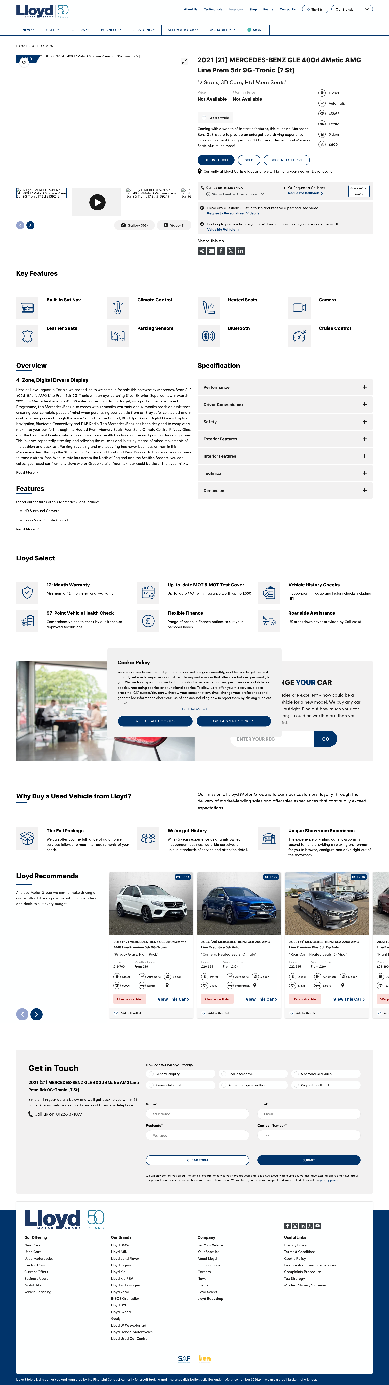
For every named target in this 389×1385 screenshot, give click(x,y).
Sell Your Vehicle (210, 1245)
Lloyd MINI (119, 1251)
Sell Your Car (181, 29)
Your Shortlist (208, 1251)
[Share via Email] (211, 251)
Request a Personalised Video (231, 213)
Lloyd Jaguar (121, 1265)
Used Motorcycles (38, 1258)
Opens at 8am (235, 194)
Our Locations (209, 1265)
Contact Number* (272, 1125)
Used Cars (42, 45)
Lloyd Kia (118, 1272)
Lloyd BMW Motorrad (128, 1325)
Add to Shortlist (219, 117)
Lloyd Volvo (120, 1292)
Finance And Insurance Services (310, 1265)
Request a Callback (303, 192)
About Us (190, 9)
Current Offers (36, 1272)
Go (325, 739)
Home (22, 45)
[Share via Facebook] (221, 251)
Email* (263, 1103)
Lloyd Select (207, 1292)
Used (51, 29)
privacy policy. (329, 1180)
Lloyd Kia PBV (122, 1278)
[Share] (202, 251)
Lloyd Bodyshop (210, 1298)
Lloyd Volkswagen (125, 1285)
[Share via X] (231, 251)
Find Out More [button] (194, 708)
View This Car (172, 999)
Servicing (142, 29)
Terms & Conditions (299, 1251)
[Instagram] (295, 1228)
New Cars (32, 1245)
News (202, 1278)
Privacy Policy (295, 1245)
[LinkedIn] (302, 1228)
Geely (116, 1318)
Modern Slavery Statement (306, 1285)
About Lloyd (207, 1258)
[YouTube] (317, 1228)
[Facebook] (287, 1228)
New (26, 29)
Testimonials (213, 9)
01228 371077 (234, 187)
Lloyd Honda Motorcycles (132, 1332)
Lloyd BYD (119, 1305)
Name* (152, 1103)
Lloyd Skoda (121, 1312)
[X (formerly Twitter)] (310, 1228)
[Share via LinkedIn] (240, 251)
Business (109, 29)
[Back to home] (42, 11)
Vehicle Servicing (37, 1292)
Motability (220, 29)
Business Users (36, 1278)
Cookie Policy (295, 1258)
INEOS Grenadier (125, 1298)
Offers (78, 29)
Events (268, 9)
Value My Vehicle (221, 229)
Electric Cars (34, 1265)
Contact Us (288, 9)
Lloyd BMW (120, 1245)
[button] (155, 721)
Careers (204, 1272)
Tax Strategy (294, 1278)
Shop (253, 9)
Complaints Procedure (302, 1272)
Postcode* (154, 1125)
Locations (236, 9)
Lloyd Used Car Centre (129, 1338)
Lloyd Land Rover (125, 1258)
